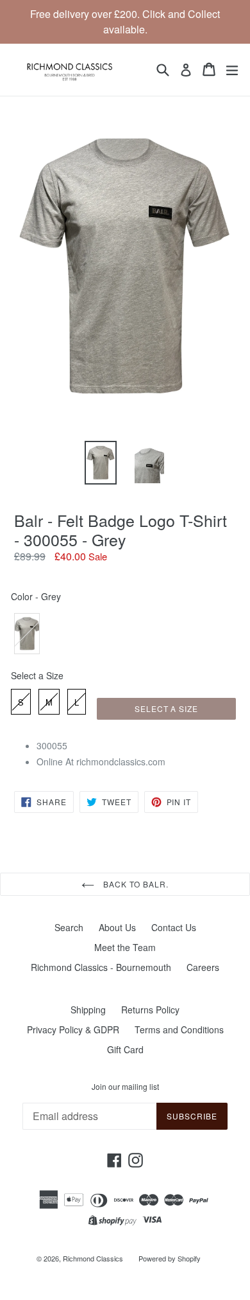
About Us (117, 927)
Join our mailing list (125, 1086)
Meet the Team (125, 947)
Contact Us (173, 927)
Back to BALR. (135, 883)
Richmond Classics (93, 1258)
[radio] (27, 633)
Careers (203, 967)
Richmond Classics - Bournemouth (101, 967)
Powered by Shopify (169, 1258)
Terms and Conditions (179, 1029)
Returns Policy (150, 1009)
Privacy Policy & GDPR (73, 1029)
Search (68, 927)
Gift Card (125, 1049)
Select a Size (37, 675)
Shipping (88, 1009)
